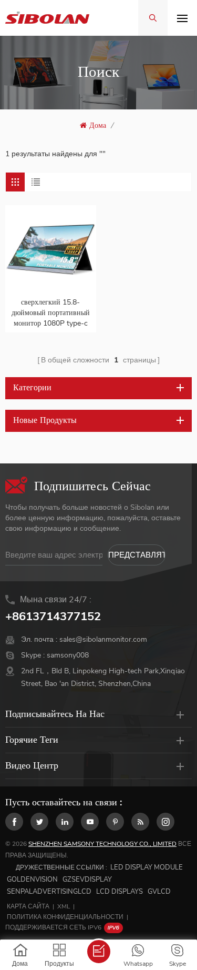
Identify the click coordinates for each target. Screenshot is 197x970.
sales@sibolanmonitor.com (103, 639)
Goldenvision (32, 879)
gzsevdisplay (87, 879)
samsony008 (68, 655)
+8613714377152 (53, 616)
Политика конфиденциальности (65, 917)
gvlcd (159, 891)
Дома (97, 125)
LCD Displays (119, 891)
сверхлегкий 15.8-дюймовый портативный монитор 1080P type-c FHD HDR (51, 313)
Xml (63, 906)
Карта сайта (28, 906)
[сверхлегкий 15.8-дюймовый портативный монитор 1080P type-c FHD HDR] (50, 250)
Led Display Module (146, 867)
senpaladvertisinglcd (49, 891)
